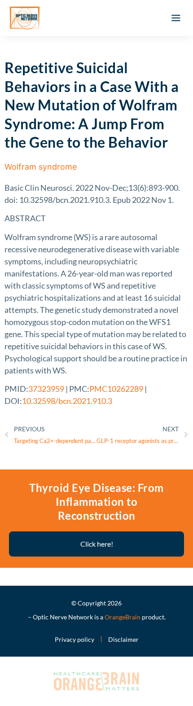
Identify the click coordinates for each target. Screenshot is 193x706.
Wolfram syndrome (40, 166)
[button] (176, 18)
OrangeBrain (122, 617)
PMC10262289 (116, 389)
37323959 (46, 389)
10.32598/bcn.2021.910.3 (67, 401)
